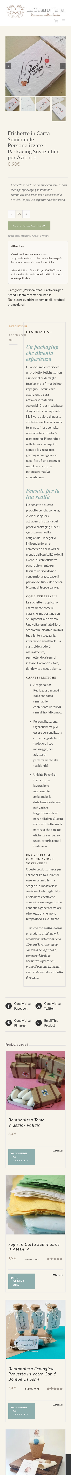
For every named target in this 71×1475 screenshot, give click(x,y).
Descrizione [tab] (13, 325)
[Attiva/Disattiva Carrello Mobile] (56, 20)
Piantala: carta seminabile (34, 294)
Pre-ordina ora (19, 1280)
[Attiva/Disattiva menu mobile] (64, 20)
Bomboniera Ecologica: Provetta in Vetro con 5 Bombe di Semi (32, 1372)
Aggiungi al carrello (29, 224)
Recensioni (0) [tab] (13, 336)
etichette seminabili (39, 298)
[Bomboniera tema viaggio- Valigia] (35, 1079)
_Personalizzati (33, 289)
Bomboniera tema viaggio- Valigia (26, 1121)
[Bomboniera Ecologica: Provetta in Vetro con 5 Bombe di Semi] (35, 1328)
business (19, 298)
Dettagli (59, 1149)
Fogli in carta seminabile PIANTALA (34, 1245)
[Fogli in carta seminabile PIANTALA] (35, 1203)
